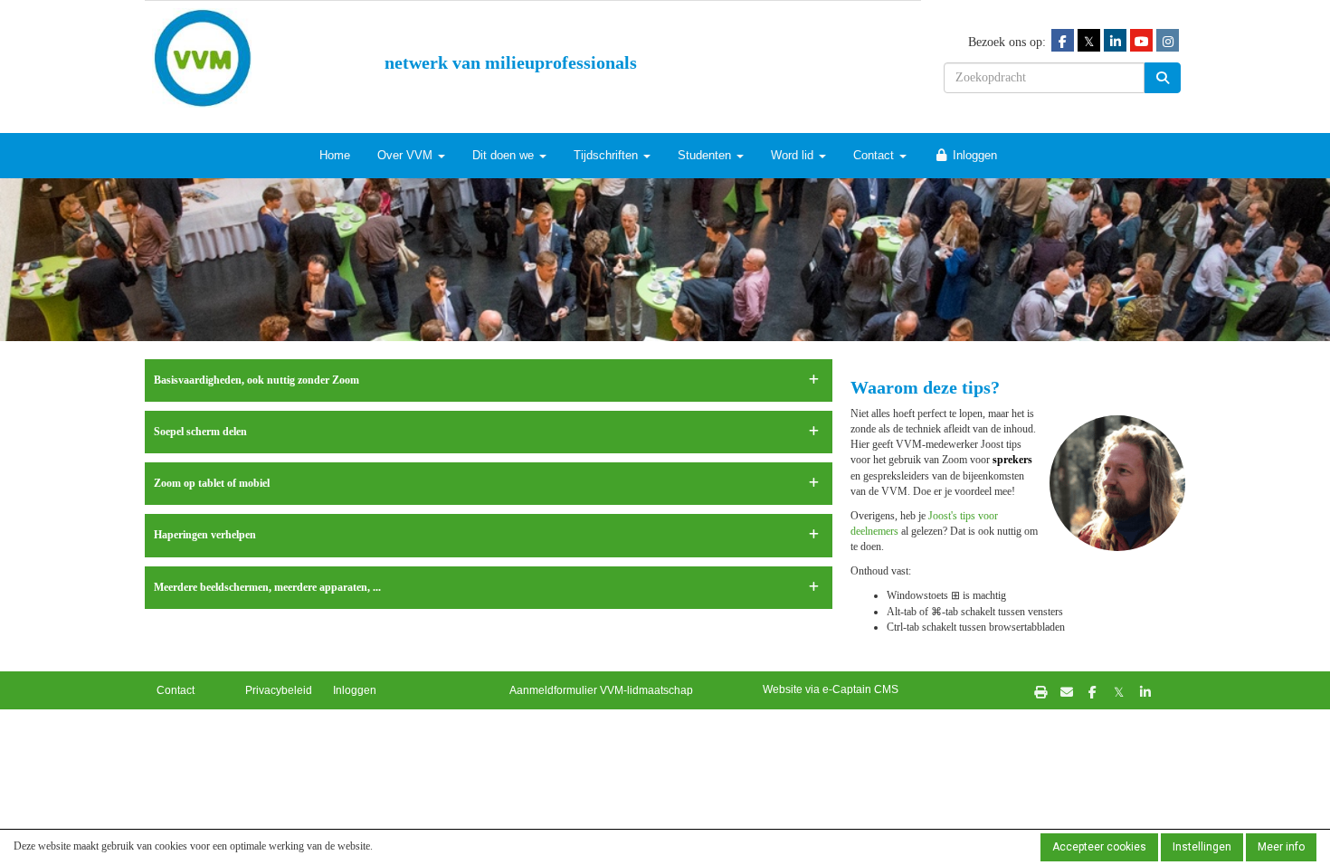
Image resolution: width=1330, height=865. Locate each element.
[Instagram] (1167, 41)
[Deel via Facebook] (1092, 691)
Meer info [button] (1281, 847)
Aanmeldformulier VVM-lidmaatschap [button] (601, 690)
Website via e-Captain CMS (830, 689)
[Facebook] (1063, 41)
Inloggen (973, 155)
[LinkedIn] (1115, 41)
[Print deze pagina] (1040, 691)
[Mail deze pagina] (1066, 691)
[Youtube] (1141, 41)
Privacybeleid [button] (278, 690)
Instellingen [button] (1202, 847)
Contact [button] (176, 690)
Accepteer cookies (1099, 847)
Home (334, 155)
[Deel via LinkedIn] (1145, 691)
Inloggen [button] (354, 690)
